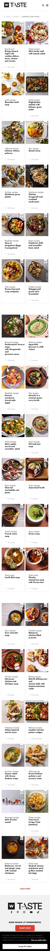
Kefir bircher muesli (11, 820)
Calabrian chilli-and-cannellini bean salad (36, 245)
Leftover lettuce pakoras (12, 152)
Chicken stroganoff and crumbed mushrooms (36, 198)
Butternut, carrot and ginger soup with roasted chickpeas (13, 869)
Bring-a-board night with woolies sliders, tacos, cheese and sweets (12, 56)
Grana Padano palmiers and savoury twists (35, 776)
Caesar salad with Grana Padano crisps (12, 776)
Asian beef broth (37, 487)
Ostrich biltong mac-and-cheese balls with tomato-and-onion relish (38, 683)
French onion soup (11, 535)
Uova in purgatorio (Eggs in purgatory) (13, 245)
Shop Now (25, 928)
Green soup (34, 533)
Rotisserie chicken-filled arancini (35, 635)
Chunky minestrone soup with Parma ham (36, 580)
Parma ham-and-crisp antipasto (12, 290)
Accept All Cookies (24, 946)
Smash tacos (35, 150)
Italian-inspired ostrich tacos (12, 731)
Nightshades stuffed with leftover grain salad (35, 106)
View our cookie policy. (39, 940)
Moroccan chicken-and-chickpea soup (12, 681)
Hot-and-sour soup (35, 445)
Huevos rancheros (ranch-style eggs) (10, 399)
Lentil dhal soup (12, 577)
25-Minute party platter (12, 195)
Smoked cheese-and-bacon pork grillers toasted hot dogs (36, 869)
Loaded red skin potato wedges (36, 731)
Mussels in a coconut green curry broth (35, 398)
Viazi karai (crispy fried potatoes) (34, 822)
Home (8, 17)
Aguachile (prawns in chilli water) (36, 347)
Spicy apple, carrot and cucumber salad (12, 446)
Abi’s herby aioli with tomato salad (37, 52)
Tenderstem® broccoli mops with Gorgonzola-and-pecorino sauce (15, 349)
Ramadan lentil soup (12, 103)
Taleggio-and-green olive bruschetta (35, 291)
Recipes (16, 17)
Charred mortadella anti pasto (12, 490)
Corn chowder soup (11, 634)
